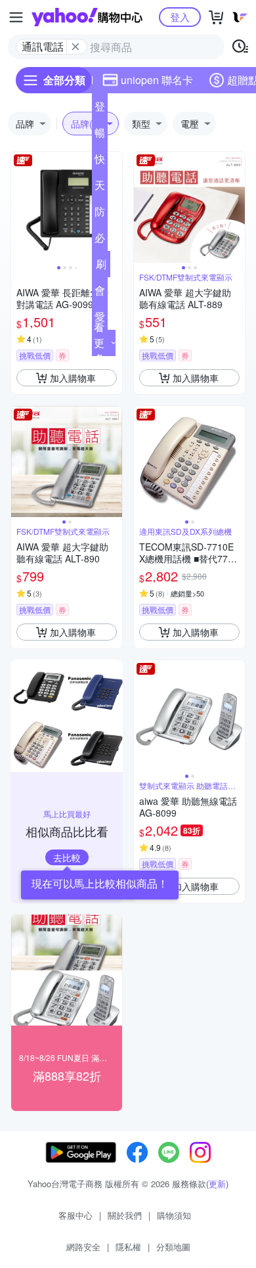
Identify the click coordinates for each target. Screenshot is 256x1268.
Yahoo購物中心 (87, 17)
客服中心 (75, 1215)
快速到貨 (100, 161)
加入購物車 (73, 377)
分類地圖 (173, 1246)
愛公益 (100, 319)
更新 (217, 1183)
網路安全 (83, 1246)
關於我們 (125, 1215)
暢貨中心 (100, 135)
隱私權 (128, 1246)
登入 (180, 17)
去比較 (67, 857)
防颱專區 (100, 214)
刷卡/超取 (101, 266)
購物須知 (174, 1215)
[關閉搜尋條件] (75, 47)
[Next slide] (113, 207)
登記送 (100, 109)
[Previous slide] (19, 207)
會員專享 (100, 293)
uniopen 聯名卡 (157, 79)
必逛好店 (100, 240)
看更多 (99, 342)
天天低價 (100, 187)
